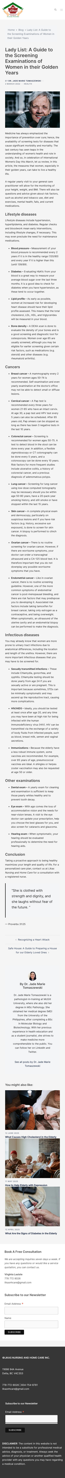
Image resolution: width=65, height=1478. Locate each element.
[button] (55, 10)
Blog (21, 29)
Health (28, 84)
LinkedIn (40, 1047)
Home (11, 29)
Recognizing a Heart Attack (34, 939)
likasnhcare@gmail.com (15, 1388)
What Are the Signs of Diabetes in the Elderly (31, 1233)
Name (8, 1318)
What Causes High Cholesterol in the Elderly (30, 1136)
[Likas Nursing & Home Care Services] (12, 9)
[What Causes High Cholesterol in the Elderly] (32, 1109)
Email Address (14, 1304)
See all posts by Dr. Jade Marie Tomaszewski (32, 1063)
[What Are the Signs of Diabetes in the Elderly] (32, 1206)
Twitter (32, 1051)
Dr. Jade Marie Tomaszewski (24, 81)
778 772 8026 (13, 1278)
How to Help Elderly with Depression (26, 1185)
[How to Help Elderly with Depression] (32, 1158)
